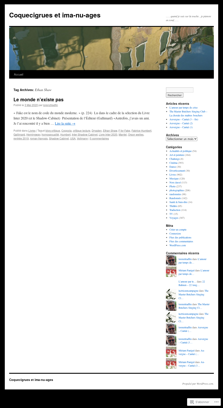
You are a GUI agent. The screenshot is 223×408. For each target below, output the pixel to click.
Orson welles (136, 134)
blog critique (53, 130)
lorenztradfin (50, 105)
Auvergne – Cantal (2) (181, 123)
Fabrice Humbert (141, 130)
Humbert (65, 134)
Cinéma (173, 162)
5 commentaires (99, 138)
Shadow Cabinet (59, 138)
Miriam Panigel (186, 270)
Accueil (18, 74)
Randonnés (175, 198)
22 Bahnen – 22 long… (192, 283)
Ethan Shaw (110, 130)
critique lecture (81, 130)
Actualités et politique (180, 151)
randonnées (175, 194)
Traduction (174, 210)
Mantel (123, 134)
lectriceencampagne (188, 290)
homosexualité (50, 134)
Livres (31, 130)
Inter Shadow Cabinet (85, 134)
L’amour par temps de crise (183, 107)
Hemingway (33, 134)
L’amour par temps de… (192, 260)
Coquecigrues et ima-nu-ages (55, 14)
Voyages (173, 217)
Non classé (175, 182)
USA (73, 138)
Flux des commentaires (181, 241)
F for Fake (124, 130)
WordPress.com (177, 245)
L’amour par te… (187, 281)
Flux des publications (180, 237)
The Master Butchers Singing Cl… (193, 294)
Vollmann (82, 138)
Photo (172, 186)
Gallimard (19, 134)
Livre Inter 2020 (108, 134)
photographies (176, 190)
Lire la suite (65, 123)
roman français (39, 138)
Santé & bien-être (178, 202)
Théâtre (173, 206)
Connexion (175, 233)
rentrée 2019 (21, 138)
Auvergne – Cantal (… (192, 352)
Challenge (174, 158)
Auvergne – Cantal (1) (181, 127)
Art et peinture (176, 155)
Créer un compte (177, 229)
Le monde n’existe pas (39, 99)
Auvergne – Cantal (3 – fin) (183, 119)
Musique (174, 178)
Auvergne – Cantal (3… (192, 363)
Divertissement (177, 170)
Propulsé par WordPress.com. (198, 383)
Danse (172, 166)
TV (171, 213)
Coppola (66, 130)
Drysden (97, 130)
